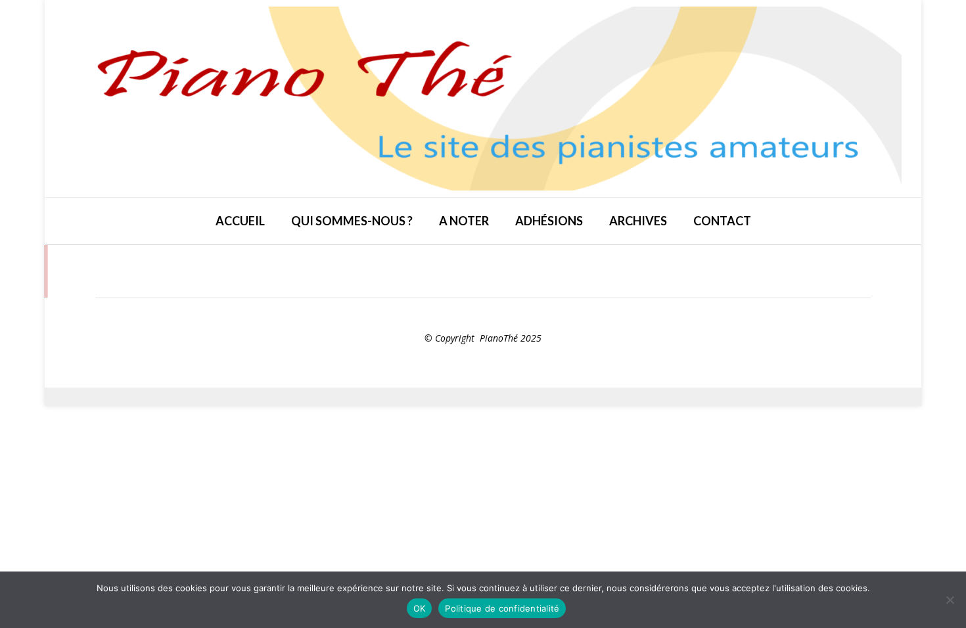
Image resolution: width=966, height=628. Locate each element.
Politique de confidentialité (502, 608)
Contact (722, 220)
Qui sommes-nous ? (352, 220)
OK (419, 608)
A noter (464, 220)
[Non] (949, 599)
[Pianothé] (483, 99)
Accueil (240, 220)
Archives (638, 220)
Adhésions (549, 220)
